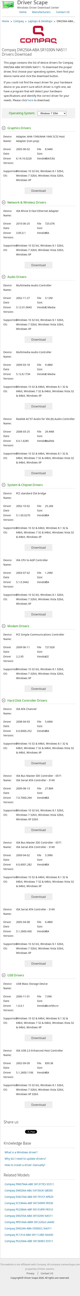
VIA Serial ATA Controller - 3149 (35, 780)
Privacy (30, 1273)
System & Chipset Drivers (25, 485)
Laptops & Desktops (40, 21)
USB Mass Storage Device (32, 983)
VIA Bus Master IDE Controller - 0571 (38, 775)
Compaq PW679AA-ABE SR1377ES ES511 (29, 1184)
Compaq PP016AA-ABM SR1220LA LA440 (29, 1222)
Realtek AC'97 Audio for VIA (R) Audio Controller (45, 419)
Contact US (63, 12)
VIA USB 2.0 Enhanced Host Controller (39, 1050)
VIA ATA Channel (26, 709)
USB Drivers (15, 975)
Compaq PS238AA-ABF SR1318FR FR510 (29, 1209)
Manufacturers (41, 12)
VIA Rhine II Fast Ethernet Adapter (37, 211)
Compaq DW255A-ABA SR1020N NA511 (29, 1215)
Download (38, 191)
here (30, 100)
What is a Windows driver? (21, 1152)
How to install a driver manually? (25, 1165)
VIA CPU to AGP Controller (32, 560)
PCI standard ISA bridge (31, 493)
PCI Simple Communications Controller (40, 634)
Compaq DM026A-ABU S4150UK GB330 (29, 1190)
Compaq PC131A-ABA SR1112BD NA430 (29, 1234)
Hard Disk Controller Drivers (27, 700)
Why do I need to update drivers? (25, 1158)
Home (22, 12)
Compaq (18, 21)
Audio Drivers (16, 277)
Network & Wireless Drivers (26, 202)
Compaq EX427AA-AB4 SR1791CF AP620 (29, 1197)
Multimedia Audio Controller (33, 285)
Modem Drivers (18, 626)
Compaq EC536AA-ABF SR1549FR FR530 (29, 1203)
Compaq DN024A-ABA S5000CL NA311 (28, 1228)
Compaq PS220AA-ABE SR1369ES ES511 (29, 1241)
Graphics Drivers (19, 128)
